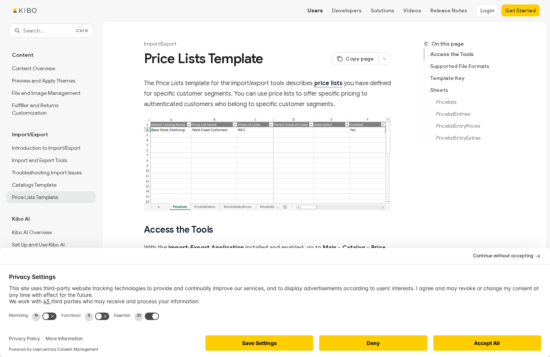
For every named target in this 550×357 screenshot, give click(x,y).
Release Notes (448, 10)
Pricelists (446, 102)
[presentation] (51, 187)
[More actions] (384, 58)
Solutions (382, 10)
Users (315, 10)
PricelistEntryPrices (458, 125)
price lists (328, 83)
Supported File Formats (459, 66)
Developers (347, 10)
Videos (412, 10)
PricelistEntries (453, 114)
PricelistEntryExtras (458, 137)
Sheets (439, 90)
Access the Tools (452, 54)
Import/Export (160, 43)
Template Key (447, 78)
